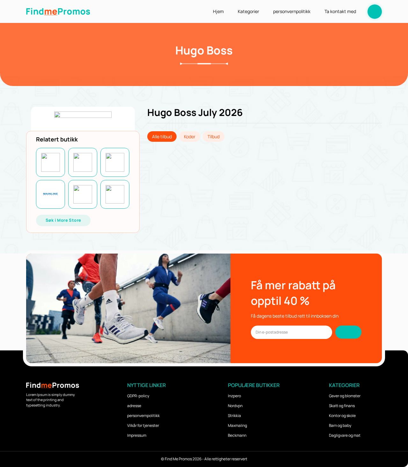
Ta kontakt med (340, 11)
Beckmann (237, 435)
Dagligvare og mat (345, 435)
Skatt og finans (342, 405)
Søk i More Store (63, 220)
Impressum (136, 435)
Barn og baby (340, 425)
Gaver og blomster (345, 396)
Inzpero (234, 396)
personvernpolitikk (291, 11)
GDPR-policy (138, 396)
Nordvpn (235, 405)
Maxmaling (237, 425)
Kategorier (248, 11)
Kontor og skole (342, 415)
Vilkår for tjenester (143, 425)
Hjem (218, 11)
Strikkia (234, 415)
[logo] (58, 11)
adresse (134, 405)
